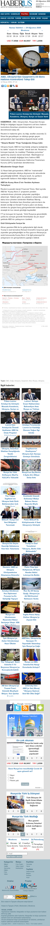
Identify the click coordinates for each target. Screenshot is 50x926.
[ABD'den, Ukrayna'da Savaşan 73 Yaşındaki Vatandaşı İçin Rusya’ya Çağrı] (32, 626)
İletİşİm (21, 22)
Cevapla (25, 784)
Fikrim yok (14, 781)
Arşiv (28, 877)
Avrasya (26, 18)
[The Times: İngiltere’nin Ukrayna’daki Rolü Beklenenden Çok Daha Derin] (11, 484)
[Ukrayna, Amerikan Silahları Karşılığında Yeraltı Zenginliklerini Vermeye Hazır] (11, 437)
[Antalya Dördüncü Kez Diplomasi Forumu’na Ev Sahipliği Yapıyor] (11, 579)
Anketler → (38, 787)
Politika (24, 14)
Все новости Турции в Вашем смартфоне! (17, 902)
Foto (5, 872)
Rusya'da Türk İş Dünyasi (25, 793)
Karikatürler (19, 868)
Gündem (41, 14)
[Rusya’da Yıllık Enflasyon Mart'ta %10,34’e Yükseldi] (11, 460)
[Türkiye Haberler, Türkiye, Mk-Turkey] (28, 886)
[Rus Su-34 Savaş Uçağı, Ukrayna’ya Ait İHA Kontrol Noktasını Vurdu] (32, 579)
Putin (16, 906)
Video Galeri (20, 866)
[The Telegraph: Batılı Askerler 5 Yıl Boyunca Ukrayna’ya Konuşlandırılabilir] (11, 650)
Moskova (31, 906)
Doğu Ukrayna (15, 381)
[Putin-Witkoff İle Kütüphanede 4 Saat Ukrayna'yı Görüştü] (32, 508)
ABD (7, 381)
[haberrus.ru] (16, 4)
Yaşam (45, 18)
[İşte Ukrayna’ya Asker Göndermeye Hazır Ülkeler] (11, 626)
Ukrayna (41, 381)
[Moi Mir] (11, 86)
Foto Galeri (19, 864)
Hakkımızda (30, 871)
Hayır (12, 775)
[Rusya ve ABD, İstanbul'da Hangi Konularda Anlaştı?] (32, 650)
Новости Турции (7, 906)
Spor (38, 18)
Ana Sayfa (5, 14)
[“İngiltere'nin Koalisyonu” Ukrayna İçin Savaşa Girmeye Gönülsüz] (32, 437)
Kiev (30, 381)
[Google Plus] (16, 86)
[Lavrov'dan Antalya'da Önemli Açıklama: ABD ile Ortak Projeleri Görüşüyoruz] (11, 413)
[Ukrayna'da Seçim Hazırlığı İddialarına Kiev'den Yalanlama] (11, 532)
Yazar (28, 866)
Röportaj (5, 22)
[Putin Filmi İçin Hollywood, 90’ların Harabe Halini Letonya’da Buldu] (32, 555)
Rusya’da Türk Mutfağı (25, 816)
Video (6, 874)
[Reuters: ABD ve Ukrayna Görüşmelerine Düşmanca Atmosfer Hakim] (11, 555)
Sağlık (6, 866)
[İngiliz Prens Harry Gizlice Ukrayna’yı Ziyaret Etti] (32, 603)
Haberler (15, 14)
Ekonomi (33, 14)
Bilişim (6, 864)
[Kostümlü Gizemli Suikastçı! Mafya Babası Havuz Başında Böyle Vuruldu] (32, 484)
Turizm (18, 18)
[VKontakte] (2, 86)
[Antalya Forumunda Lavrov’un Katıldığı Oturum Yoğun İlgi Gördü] (32, 413)
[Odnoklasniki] (8, 86)
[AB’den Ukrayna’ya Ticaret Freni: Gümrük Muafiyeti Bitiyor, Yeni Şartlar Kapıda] (11, 674)
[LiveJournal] (13, 86)
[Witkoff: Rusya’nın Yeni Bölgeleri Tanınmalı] (11, 508)
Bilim (33, 18)
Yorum (14, 22)
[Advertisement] (25, 354)
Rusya (35, 381)
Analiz (3, 18)
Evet (12, 778)
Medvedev (23, 906)
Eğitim (6, 870)
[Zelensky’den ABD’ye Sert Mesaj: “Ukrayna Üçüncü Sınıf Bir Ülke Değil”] (32, 674)
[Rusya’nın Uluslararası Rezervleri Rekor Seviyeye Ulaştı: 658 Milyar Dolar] (11, 603)
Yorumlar (29, 864)
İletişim (28, 873)
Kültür (10, 18)
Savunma (7, 868)
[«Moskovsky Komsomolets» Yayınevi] (10, 886)
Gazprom (24, 381)
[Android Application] (40, 708)
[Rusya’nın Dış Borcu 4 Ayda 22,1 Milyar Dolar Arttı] (32, 460)
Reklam (28, 875)
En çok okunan (25, 740)
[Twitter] (5, 86)
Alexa (27, 923)
